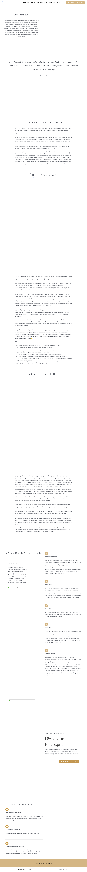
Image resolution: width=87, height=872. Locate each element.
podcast (52, 2)
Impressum (37, 863)
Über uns (25, 2)
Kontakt (60, 2)
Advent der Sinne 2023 (39, 2)
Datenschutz (44, 863)
